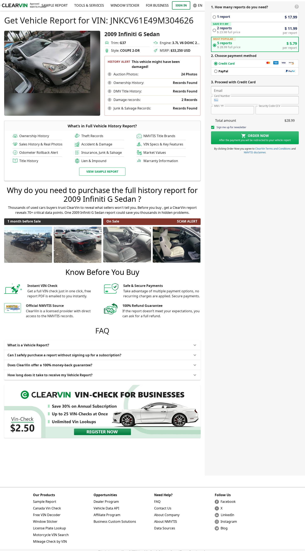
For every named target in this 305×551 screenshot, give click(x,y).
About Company (166, 515)
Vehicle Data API (106, 508)
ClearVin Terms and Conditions (273, 148)
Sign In (181, 5)
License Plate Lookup (49, 528)
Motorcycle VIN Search (51, 535)
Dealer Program (106, 501)
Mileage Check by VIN (50, 541)
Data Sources (164, 528)
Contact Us (162, 508)
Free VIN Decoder (47, 515)
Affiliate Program (107, 515)
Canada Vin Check (47, 508)
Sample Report (44, 501)
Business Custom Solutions (115, 521)
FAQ (157, 501)
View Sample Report (102, 171)
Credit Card (226, 63)
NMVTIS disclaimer (254, 152)
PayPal (223, 71)
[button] (109, 74)
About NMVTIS (165, 521)
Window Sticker (125, 5)
